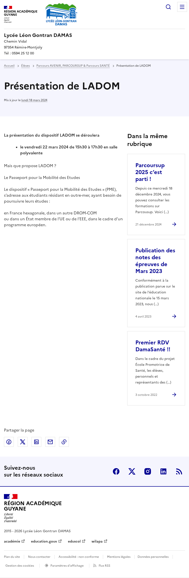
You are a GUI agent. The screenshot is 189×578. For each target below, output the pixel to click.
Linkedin (163, 471)
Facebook (116, 471)
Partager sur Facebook (9, 442)
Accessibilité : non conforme (79, 557)
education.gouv (44, 541)
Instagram (148, 471)
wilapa (97, 541)
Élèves (25, 66)
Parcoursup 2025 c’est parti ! (150, 172)
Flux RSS (104, 565)
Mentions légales (118, 557)
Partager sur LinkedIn (36, 442)
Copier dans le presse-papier (64, 442)
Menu (182, 7)
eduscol (74, 541)
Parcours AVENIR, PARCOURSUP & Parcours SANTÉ (73, 66)
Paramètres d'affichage (67, 565)
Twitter (132, 471)
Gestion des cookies (19, 565)
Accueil (9, 66)
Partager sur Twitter (23, 442)
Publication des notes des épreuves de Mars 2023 (155, 260)
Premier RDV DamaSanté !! (152, 345)
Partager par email (50, 442)
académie (12, 541)
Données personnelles (153, 557)
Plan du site (12, 557)
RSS (179, 471)
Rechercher (168, 7)
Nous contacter (39, 557)
